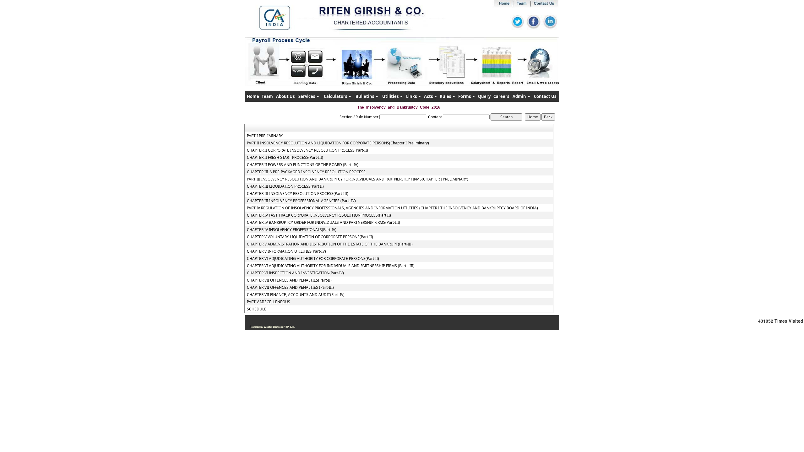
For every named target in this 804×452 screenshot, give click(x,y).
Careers (501, 96)
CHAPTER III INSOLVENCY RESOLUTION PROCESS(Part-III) (297, 193)
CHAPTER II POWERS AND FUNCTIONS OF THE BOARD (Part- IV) (302, 164)
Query (484, 96)
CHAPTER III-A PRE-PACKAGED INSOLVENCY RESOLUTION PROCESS (306, 172)
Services (307, 96)
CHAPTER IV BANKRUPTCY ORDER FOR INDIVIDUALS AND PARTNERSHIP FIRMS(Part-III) (323, 222)
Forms (465, 96)
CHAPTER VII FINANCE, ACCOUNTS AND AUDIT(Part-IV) (296, 294)
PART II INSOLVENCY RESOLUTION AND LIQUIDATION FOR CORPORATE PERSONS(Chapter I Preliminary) (338, 143)
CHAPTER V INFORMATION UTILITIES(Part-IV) (286, 251)
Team (267, 96)
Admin (520, 96)
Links (412, 96)
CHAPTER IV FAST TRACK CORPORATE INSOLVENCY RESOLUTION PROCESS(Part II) (319, 215)
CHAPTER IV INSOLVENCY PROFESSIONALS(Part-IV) (291, 229)
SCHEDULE (256, 309)
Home (253, 96)
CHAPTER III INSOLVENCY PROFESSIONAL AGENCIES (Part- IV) (301, 200)
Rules (446, 96)
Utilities (390, 96)
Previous (270, 67)
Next (530, 67)
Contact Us (545, 96)
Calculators (336, 96)
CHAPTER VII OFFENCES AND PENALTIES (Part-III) (290, 287)
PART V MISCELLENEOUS (268, 301)
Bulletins (365, 96)
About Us (285, 96)
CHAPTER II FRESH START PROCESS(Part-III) (285, 157)
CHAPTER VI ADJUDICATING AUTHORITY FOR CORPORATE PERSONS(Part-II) (313, 258)
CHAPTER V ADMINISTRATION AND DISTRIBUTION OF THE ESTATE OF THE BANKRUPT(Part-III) (330, 244)
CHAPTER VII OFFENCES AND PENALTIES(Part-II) (289, 280)
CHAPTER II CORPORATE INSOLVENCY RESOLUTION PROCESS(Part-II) (307, 150)
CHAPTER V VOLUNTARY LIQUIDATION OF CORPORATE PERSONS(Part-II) (310, 236)
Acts (429, 96)
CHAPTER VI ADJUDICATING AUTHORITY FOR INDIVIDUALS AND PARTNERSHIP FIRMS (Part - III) (331, 265)
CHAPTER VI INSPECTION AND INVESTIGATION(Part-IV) (295, 273)
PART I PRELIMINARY (265, 135)
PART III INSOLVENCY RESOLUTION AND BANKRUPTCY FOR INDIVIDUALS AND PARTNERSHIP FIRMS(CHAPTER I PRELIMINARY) (357, 179)
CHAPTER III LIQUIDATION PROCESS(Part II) (285, 186)
